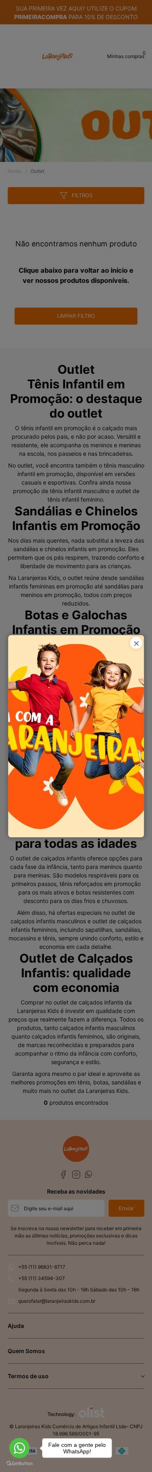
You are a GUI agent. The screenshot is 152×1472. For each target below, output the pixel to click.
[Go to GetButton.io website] (19, 1463)
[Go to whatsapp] (19, 1448)
